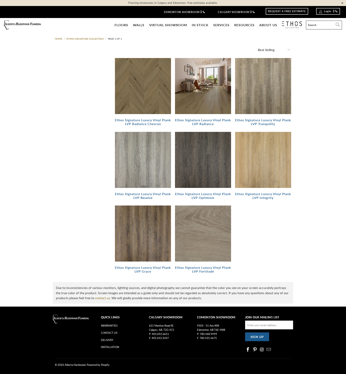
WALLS (138, 25)
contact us (102, 298)
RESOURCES (244, 25)
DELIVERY (107, 340)
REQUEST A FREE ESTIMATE (287, 11)
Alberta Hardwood (75, 364)
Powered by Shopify (98, 364)
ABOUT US (268, 25)
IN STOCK (200, 25)
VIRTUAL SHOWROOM (168, 25)
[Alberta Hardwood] (22, 25)
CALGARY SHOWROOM (233, 12)
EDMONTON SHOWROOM (182, 12)
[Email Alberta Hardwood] (269, 349)
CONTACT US (109, 332)
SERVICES (221, 25)
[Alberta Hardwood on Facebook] (248, 349)
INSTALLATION (110, 347)
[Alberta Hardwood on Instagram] (262, 349)
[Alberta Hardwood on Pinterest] (255, 349)
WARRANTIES (109, 325)
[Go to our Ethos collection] (292, 25)
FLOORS (121, 25)
